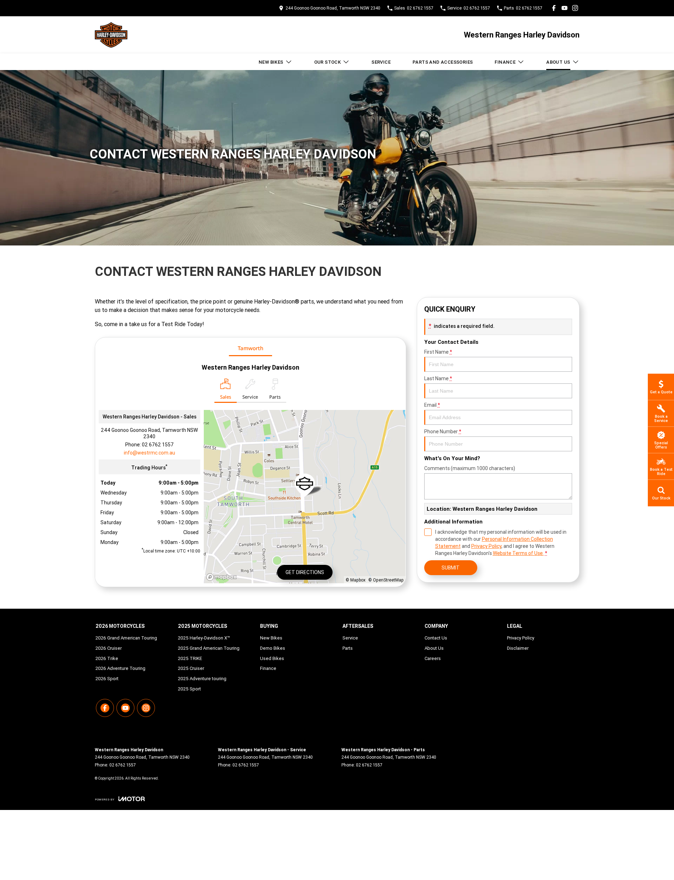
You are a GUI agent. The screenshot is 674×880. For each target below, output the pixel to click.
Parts (347, 648)
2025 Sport (189, 689)
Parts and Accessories (443, 62)
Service (381, 62)
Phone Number (442, 431)
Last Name (438, 378)
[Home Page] (111, 35)
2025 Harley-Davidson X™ (204, 638)
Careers (433, 658)
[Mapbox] (222, 577)
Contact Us (436, 638)
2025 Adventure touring (202, 679)
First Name (438, 352)
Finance (505, 62)
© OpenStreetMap (386, 580)
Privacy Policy (486, 546)
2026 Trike (107, 658)
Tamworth (250, 348)
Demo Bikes (272, 648)
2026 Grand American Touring (126, 638)
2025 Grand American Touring (209, 648)
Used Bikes (272, 658)
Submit (451, 568)
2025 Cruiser (191, 668)
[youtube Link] (564, 8)
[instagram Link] (575, 8)
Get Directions (305, 572)
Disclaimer (518, 648)
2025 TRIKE (190, 658)
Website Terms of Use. (518, 553)
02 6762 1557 (158, 444)
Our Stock (327, 62)
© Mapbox (355, 580)
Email (432, 405)
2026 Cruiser (109, 648)
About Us (558, 62)
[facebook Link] (553, 8)
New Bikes (271, 62)
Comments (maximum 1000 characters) (469, 468)
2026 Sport (107, 679)
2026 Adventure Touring (120, 668)
